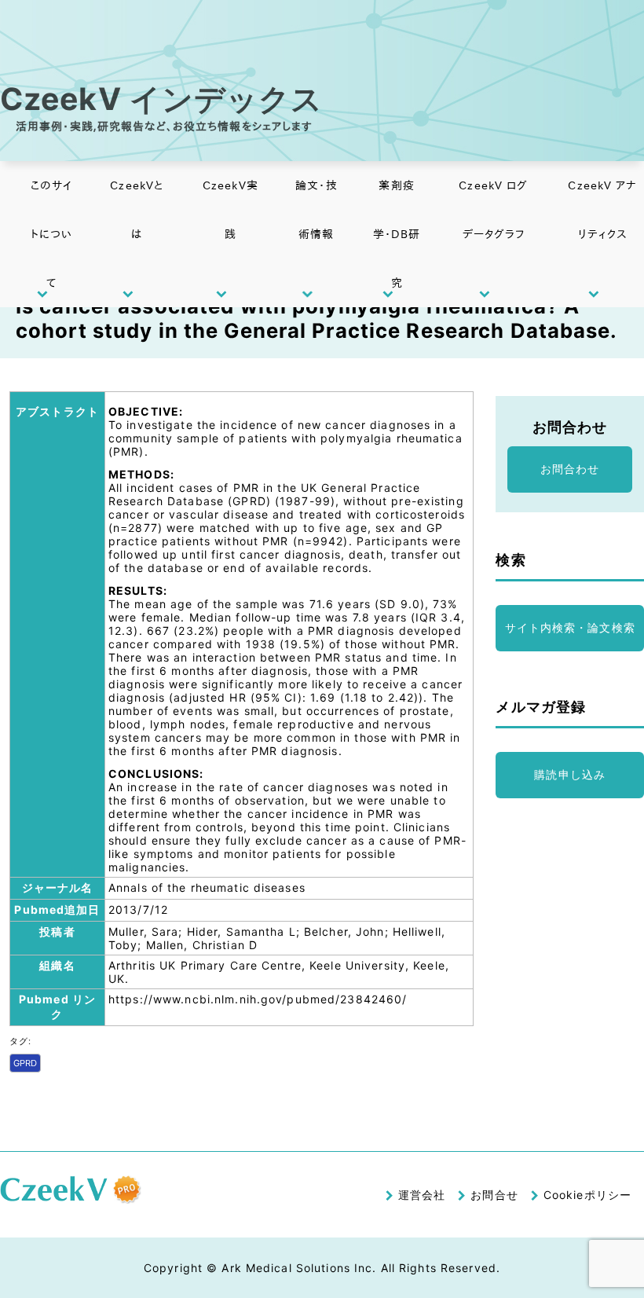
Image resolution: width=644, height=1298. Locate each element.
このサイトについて (51, 234)
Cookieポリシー (587, 1194)
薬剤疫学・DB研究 (397, 234)
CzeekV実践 (230, 210)
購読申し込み (570, 774)
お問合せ (494, 1194)
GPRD (25, 1063)
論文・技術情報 (316, 210)
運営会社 (421, 1194)
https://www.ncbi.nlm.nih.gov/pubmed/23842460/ (257, 999)
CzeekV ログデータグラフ (493, 210)
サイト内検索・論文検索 (570, 627)
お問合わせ (570, 468)
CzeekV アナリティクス (602, 210)
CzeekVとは (136, 210)
